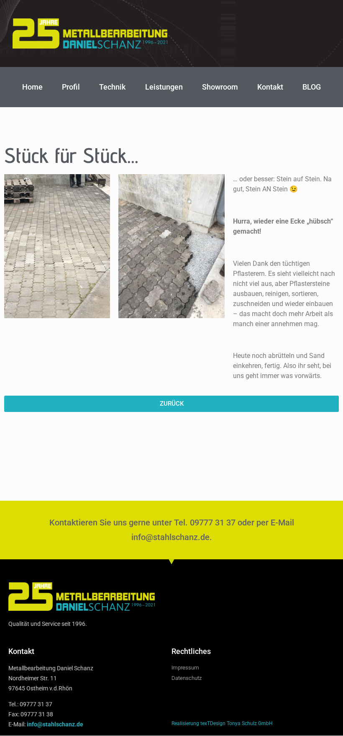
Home (32, 86)
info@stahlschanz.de (55, 724)
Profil (71, 86)
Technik (112, 86)
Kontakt (270, 86)
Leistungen (164, 86)
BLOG (311, 86)
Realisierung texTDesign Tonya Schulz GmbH (222, 723)
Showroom (220, 86)
